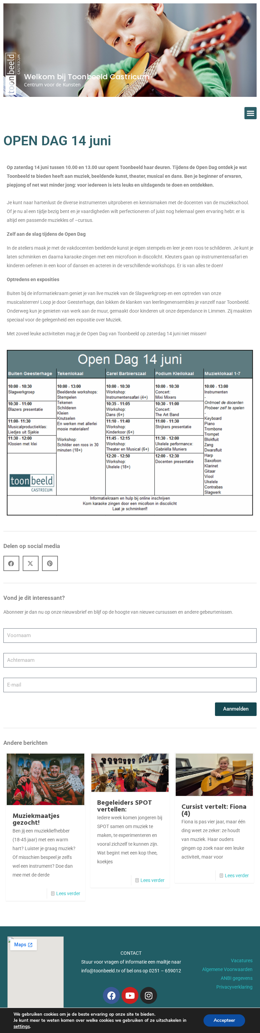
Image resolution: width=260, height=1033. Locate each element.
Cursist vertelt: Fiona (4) (213, 810)
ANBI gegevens (237, 978)
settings (22, 1027)
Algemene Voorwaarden (227, 969)
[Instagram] (148, 995)
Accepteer (224, 1020)
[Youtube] (130, 995)
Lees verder (68, 893)
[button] (250, 113)
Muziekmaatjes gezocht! (36, 819)
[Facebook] (111, 995)
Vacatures (242, 960)
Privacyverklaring (234, 987)
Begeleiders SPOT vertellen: (124, 806)
